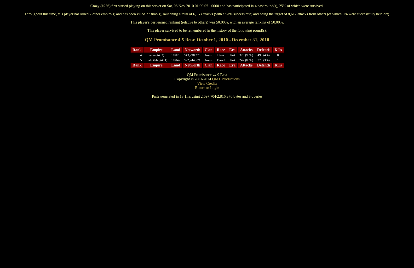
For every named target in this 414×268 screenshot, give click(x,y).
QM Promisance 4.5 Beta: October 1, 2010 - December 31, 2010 (207, 39)
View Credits (207, 83)
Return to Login (207, 88)
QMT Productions (226, 79)
